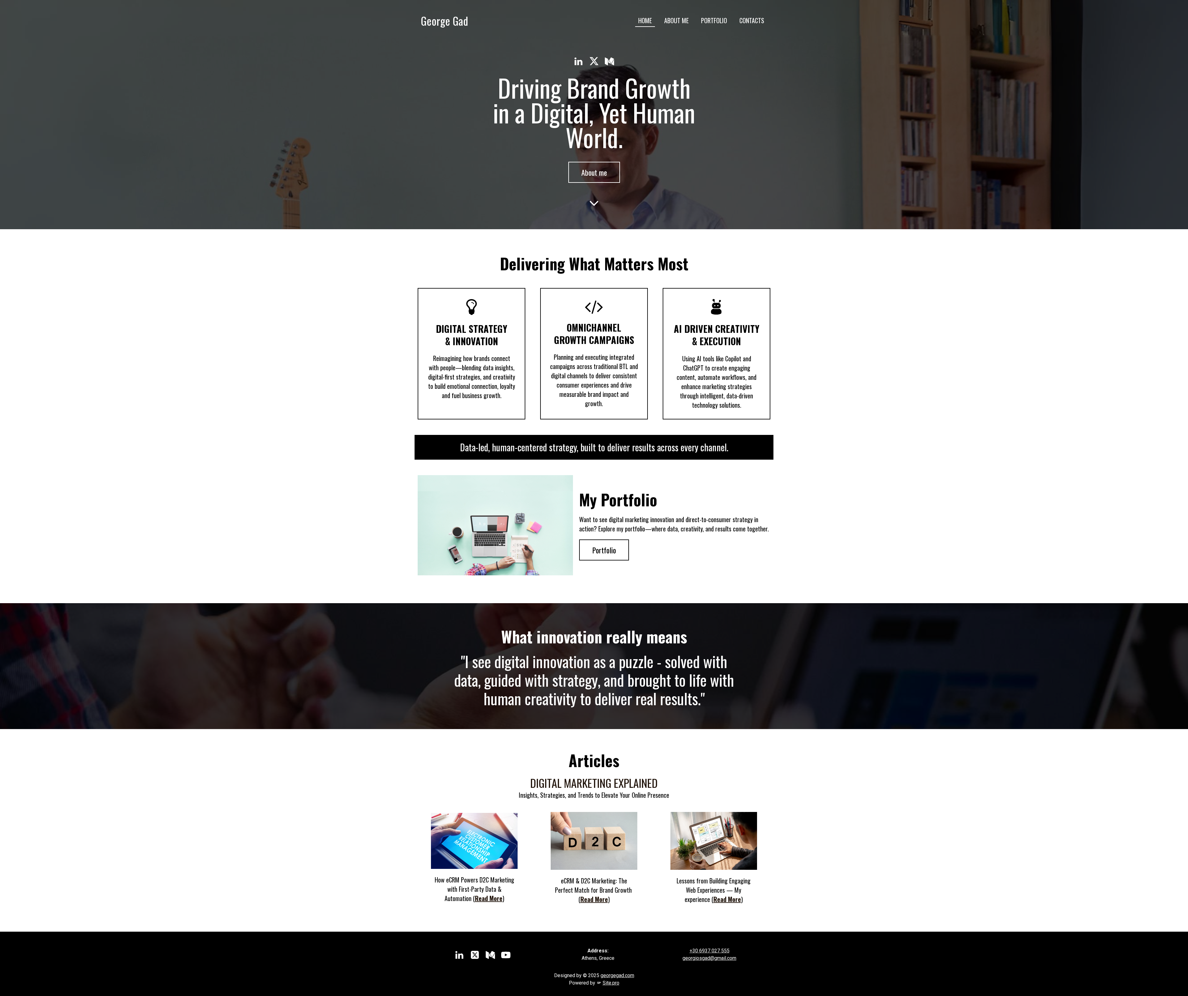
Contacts (751, 20)
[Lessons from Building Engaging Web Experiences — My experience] (713, 841)
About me (676, 20)
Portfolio (714, 20)
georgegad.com (617, 975)
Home (645, 20)
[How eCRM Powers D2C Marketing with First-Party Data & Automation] (474, 841)
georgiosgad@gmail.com (709, 958)
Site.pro (611, 983)
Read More (488, 898)
